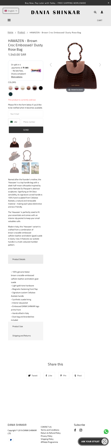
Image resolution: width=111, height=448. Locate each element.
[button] (10, 88)
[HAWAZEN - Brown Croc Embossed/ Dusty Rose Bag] (14, 142)
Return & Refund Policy (51, 432)
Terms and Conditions (50, 429)
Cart (99, 20)
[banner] (55, 12)
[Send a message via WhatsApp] (106, 431)
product (21, 32)
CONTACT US (46, 426)
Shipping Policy (47, 438)
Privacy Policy (46, 435)
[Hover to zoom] (75, 65)
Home (10, 32)
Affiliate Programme (49, 442)
